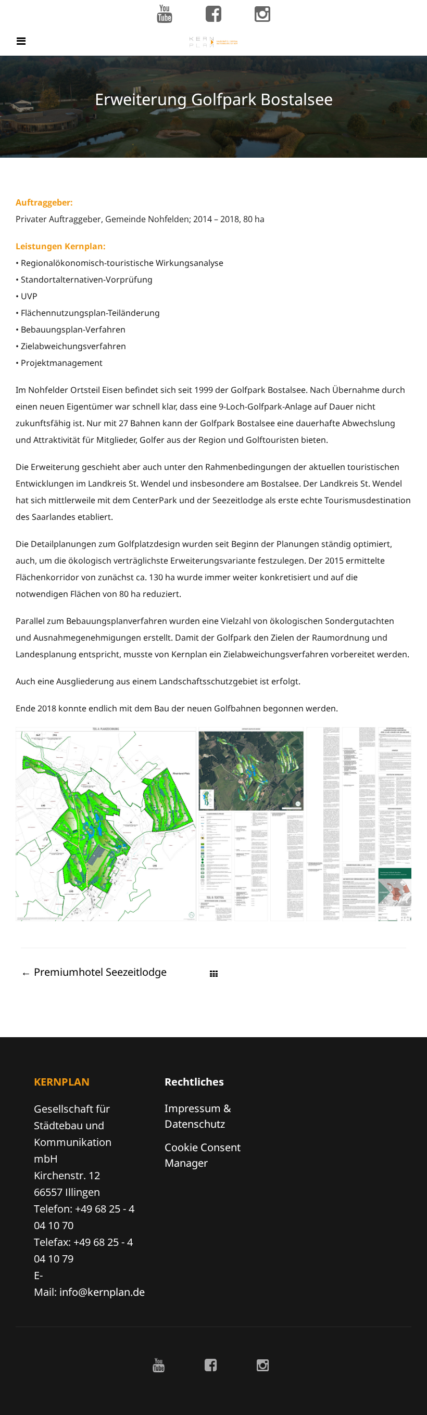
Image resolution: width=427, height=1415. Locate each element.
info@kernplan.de (102, 1292)
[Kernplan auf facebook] (213, 14)
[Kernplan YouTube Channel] (164, 14)
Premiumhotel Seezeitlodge (94, 972)
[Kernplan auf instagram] (262, 14)
